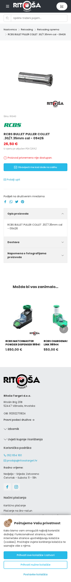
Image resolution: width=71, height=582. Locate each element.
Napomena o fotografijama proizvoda (26, 255)
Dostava (13, 242)
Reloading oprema (48, 29)
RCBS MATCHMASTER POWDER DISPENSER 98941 (22, 342)
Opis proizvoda (17, 213)
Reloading (27, 29)
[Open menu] (7, 6)
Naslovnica (10, 29)
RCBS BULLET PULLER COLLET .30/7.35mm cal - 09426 (37, 34)
